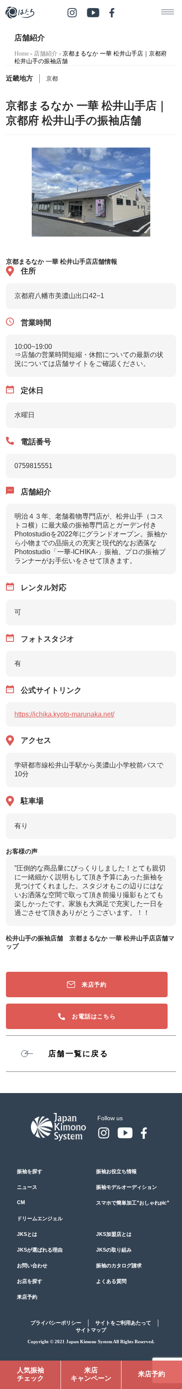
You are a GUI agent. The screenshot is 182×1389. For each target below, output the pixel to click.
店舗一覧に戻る (78, 1053)
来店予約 (94, 984)
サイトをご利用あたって (123, 1323)
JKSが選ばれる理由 (40, 1250)
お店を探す (29, 1281)
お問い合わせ (32, 1266)
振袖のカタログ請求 (119, 1266)
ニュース (27, 1187)
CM (21, 1202)
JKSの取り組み (114, 1250)
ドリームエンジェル (40, 1219)
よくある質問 (111, 1281)
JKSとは (27, 1234)
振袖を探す (29, 1171)
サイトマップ (91, 1330)
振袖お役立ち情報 (116, 1171)
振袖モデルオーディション (126, 1187)
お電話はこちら (94, 1016)
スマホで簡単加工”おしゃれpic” (132, 1203)
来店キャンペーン (91, 1374)
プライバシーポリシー (55, 1323)
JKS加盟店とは (114, 1234)
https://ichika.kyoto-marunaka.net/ (64, 714)
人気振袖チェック (30, 1374)
